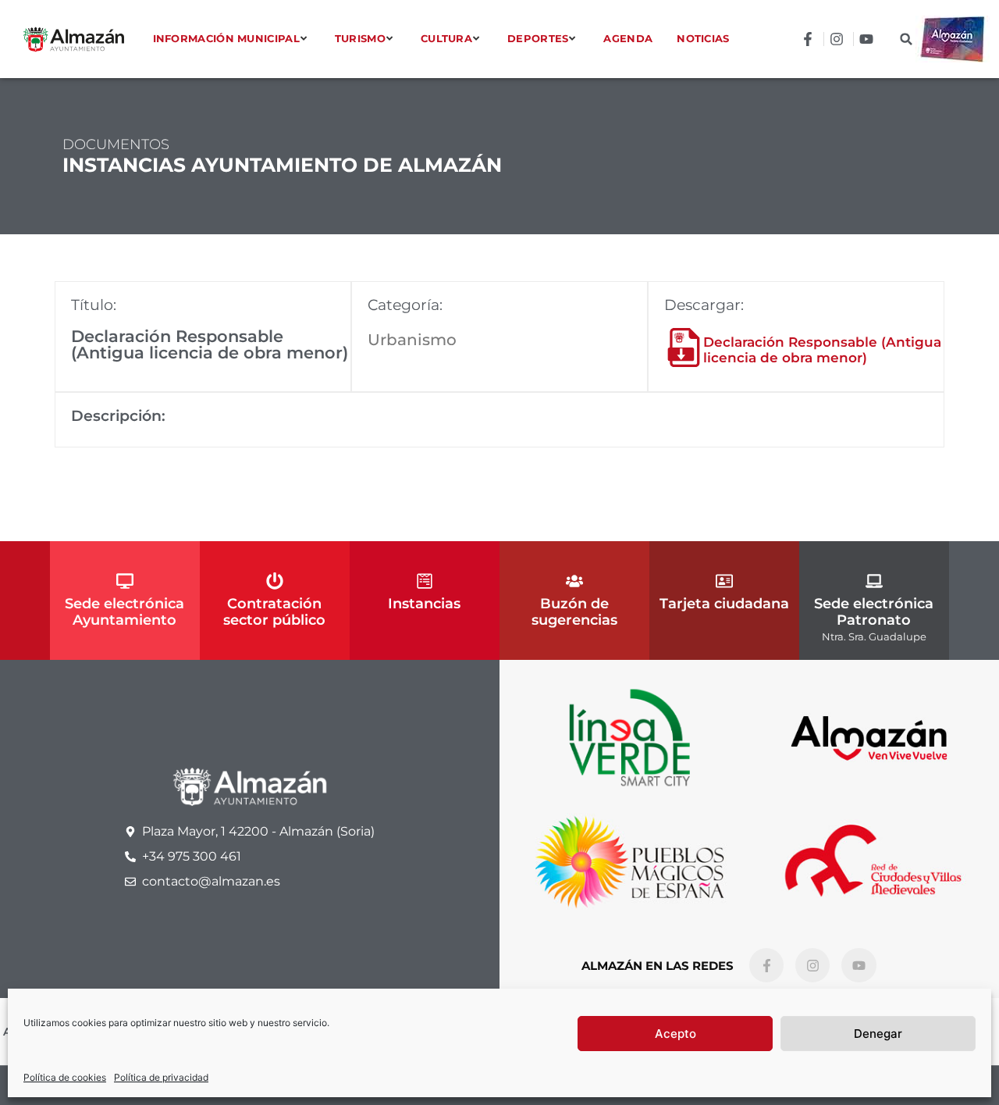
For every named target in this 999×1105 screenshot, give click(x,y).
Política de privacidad (161, 1077)
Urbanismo (412, 339)
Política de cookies (64, 1077)
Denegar (878, 1033)
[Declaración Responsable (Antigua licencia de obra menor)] (683, 347)
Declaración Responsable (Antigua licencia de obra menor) (822, 349)
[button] (906, 39)
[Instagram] (812, 965)
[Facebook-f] (766, 965)
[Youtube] (858, 965)
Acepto (675, 1033)
